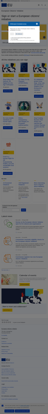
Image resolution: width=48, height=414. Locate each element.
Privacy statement (27, 37)
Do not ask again (14, 39)
